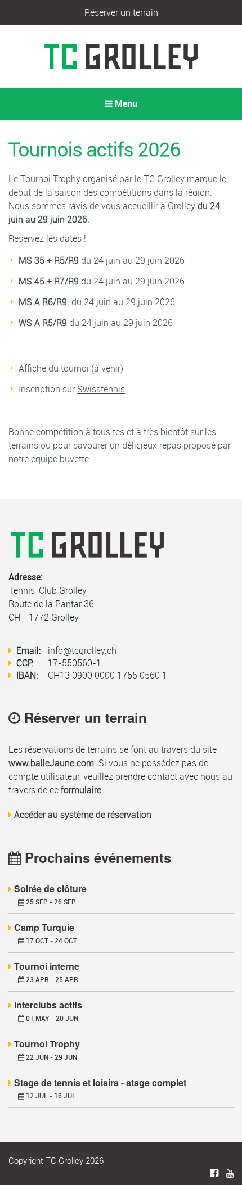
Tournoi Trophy (47, 1043)
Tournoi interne (46, 966)
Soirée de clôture (50, 888)
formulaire (81, 790)
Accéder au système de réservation (82, 814)
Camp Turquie (44, 927)
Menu (125, 103)
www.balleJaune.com (51, 763)
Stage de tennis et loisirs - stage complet (100, 1082)
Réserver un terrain (121, 12)
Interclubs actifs (48, 1004)
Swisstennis (101, 389)
